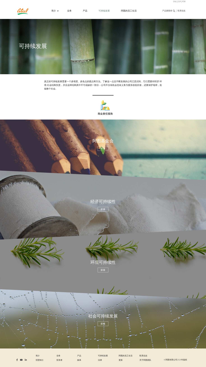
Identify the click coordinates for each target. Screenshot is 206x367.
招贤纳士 (40, 360)
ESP (179, 2)
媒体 (79, 360)
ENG (175, 2)
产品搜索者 (167, 11)
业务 (58, 356)
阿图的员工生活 (125, 356)
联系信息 (181, 11)
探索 (103, 149)
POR (183, 2)
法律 (100, 360)
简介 (38, 356)
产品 (79, 356)
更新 (121, 360)
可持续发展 (103, 356)
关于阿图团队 (145, 360)
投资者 (59, 360)
